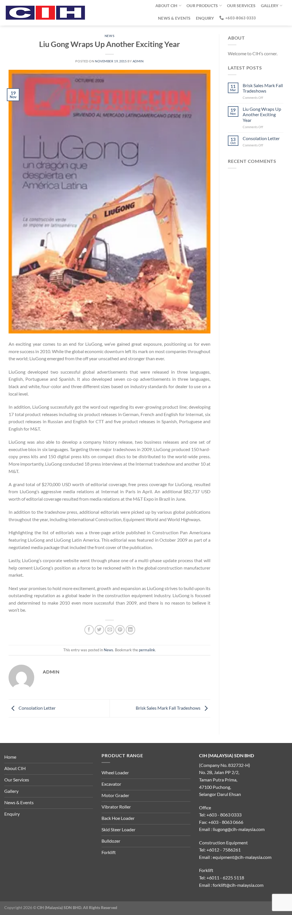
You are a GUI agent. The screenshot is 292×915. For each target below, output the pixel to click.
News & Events (174, 18)
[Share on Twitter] (99, 629)
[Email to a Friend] (109, 629)
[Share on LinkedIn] (130, 629)
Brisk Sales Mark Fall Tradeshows (168, 708)
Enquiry (205, 18)
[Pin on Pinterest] (120, 629)
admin (138, 61)
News (109, 36)
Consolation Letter (37, 708)
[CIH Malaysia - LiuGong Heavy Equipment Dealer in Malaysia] (75, 13)
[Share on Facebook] (89, 629)
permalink (147, 650)
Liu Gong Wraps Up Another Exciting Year (262, 114)
